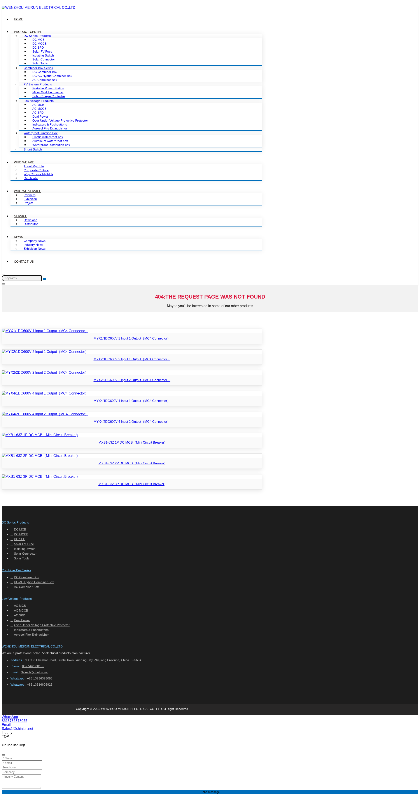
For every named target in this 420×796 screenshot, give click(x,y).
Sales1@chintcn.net (34, 672)
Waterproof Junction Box (41, 133)
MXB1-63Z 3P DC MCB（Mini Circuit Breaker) (131, 484)
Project (28, 203)
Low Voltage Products (39, 101)
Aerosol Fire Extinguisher (49, 128)
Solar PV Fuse (42, 51)
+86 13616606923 (39, 684)
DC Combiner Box (44, 72)
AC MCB (38, 104)
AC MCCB (39, 108)
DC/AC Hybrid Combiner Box (52, 76)
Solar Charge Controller (48, 96)
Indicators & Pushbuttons (49, 124)
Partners (29, 195)
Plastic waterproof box (47, 137)
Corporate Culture (36, 170)
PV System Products (38, 84)
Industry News (33, 244)
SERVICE (20, 216)
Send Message (210, 792)
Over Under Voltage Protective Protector (60, 120)
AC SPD (38, 112)
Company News (35, 240)
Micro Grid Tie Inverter (47, 92)
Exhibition (30, 199)
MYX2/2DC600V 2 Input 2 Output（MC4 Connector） (132, 380)
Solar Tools (40, 63)
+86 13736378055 (39, 678)
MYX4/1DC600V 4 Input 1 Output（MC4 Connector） (132, 401)
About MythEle (34, 166)
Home (18, 19)
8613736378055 (14, 721)
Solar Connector (43, 59)
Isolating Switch (43, 55)
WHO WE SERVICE (27, 191)
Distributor (31, 224)
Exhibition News (35, 248)
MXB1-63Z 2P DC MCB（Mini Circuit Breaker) (131, 463)
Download (30, 220)
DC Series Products (37, 35)
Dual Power (40, 116)
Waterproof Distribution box (51, 145)
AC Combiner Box (44, 79)
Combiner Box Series (38, 68)
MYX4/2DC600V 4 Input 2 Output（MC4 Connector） (132, 421)
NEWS (18, 237)
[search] (44, 279)
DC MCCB (39, 43)
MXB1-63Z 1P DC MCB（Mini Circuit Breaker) (131, 442)
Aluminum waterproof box (50, 141)
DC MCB (38, 39)
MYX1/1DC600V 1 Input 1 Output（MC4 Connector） (132, 338)
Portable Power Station (48, 88)
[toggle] (3, 284)
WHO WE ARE (24, 162)
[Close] (3, 755)
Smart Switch (33, 149)
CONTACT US (24, 261)
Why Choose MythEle (38, 174)
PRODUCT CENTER (28, 32)
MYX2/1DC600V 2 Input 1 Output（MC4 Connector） (132, 359)
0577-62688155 (33, 666)
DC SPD (38, 47)
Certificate (31, 178)
